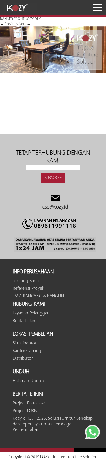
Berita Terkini (24, 321)
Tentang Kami (26, 281)
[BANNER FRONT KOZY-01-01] (53, 72)
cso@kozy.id (55, 207)
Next (25, 24)
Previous (9, 24)
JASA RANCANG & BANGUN (38, 296)
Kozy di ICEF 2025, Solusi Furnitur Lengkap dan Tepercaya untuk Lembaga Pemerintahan (53, 424)
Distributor (23, 358)
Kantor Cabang (27, 351)
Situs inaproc (25, 343)
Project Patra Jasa (29, 403)
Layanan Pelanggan (31, 313)
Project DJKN (25, 411)
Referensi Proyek (28, 288)
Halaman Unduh (28, 381)
